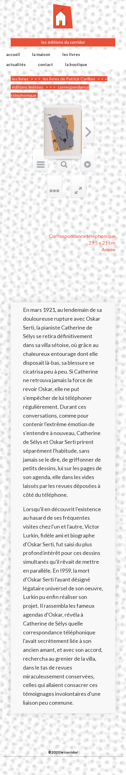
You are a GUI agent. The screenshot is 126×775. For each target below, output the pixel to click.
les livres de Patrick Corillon (69, 78)
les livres (71, 54)
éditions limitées (27, 87)
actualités (16, 64)
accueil (13, 54)
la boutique (76, 64)
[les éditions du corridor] (63, 16)
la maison (41, 54)
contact (45, 64)
